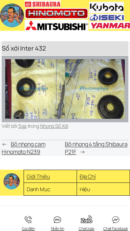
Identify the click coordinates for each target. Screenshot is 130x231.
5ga (22, 126)
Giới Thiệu (38, 176)
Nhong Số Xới (54, 126)
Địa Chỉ (88, 176)
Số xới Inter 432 (23, 48)
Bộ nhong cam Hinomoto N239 (23, 148)
